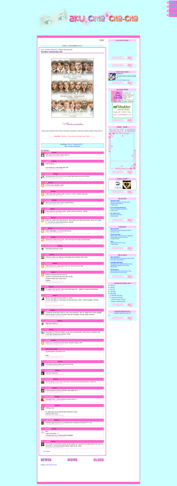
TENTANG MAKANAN (117, 262)
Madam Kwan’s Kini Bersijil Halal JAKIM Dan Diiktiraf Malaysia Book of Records (122, 236)
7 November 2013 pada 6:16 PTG (54, 365)
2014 (111, 291)
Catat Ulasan (46, 451)
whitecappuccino (50, 370)
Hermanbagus (114, 269)
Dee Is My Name (115, 257)
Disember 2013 (116, 295)
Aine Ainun (48, 429)
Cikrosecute (48, 263)
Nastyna (47, 310)
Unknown (48, 191)
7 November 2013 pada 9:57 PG (54, 335)
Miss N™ (120, 73)
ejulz (46, 182)
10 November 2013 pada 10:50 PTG (55, 436)
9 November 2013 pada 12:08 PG (54, 424)
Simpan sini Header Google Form (119, 209)
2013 (111, 293)
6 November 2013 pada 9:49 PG (54, 250)
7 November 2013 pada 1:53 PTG (54, 344)
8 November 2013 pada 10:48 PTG (55, 415)
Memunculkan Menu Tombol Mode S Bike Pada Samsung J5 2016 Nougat (121, 271)
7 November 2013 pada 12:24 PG (54, 316)
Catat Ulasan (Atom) (51, 464)
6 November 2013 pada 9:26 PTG (54, 290)
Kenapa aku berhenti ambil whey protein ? (121, 230)
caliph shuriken (49, 420)
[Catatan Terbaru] (46, 461)
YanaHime (48, 161)
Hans (112, 241)
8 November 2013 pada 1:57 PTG (54, 400)
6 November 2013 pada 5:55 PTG (54, 282)
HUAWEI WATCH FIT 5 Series (118, 243)
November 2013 (116, 297)
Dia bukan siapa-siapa (116, 214)
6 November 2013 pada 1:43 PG (54, 186)
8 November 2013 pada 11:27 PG (54, 392)
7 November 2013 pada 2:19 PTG (54, 357)
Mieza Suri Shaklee (51, 302)
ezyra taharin (49, 174)
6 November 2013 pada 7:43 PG (54, 223)
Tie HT (47, 254)
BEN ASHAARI (115, 229)
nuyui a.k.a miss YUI (51, 246)
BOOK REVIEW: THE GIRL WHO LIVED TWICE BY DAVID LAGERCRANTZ (122, 259)
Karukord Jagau (115, 200)
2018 (111, 287)
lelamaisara (48, 388)
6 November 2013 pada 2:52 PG (54, 195)
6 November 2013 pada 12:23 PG (54, 156)
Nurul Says (48, 200)
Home (42, 49)
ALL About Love (115, 213)
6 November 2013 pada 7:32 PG (54, 213)
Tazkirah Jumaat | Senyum (118, 299)
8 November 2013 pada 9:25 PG (54, 383)
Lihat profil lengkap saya (123, 80)
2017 (111, 289)
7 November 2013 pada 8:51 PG (54, 325)
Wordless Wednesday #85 (118, 301)
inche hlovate (49, 379)
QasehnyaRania (50, 405)
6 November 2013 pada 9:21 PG (54, 241)
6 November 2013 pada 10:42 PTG (55, 305)
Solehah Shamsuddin (51, 361)
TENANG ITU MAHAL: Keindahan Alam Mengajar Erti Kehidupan (120, 202)
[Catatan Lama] (98, 461)
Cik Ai (46, 286)
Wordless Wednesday (51, 49)
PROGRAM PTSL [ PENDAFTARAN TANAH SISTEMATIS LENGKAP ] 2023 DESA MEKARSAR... (121, 265)
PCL (46, 228)
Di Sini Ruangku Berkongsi (118, 207)
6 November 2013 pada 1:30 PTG (54, 258)
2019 (111, 285)
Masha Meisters (49, 396)
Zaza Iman (48, 152)
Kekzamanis (48, 295)
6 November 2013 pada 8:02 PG (54, 232)
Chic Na (47, 209)
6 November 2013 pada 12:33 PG (54, 169)
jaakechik (48, 441)
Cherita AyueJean (115, 234)
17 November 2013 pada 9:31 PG (54, 447)
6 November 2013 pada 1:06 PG (54, 178)
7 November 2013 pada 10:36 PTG (55, 374)
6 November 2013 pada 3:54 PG (54, 204)
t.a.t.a (46, 329)
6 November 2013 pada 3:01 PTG (54, 267)
